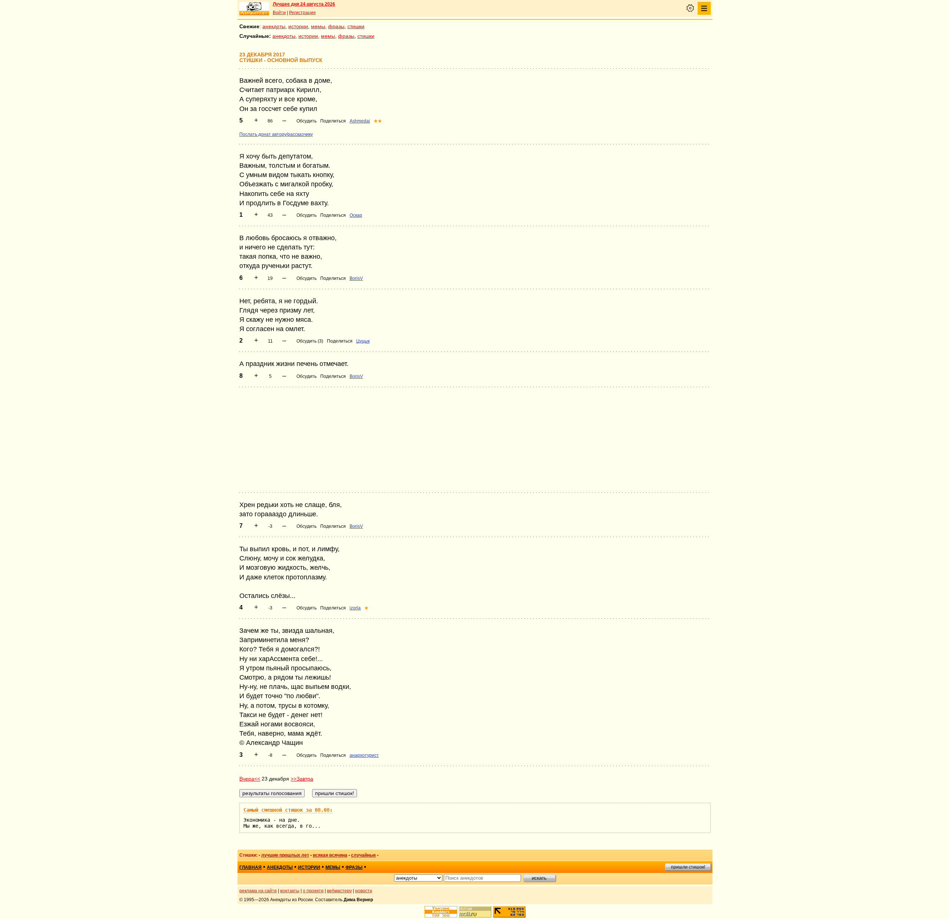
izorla (355, 608)
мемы (318, 26)
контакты (289, 890)
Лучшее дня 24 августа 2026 (304, 4)
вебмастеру (339, 890)
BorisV (356, 278)
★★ (378, 121)
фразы (336, 26)
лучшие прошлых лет (285, 855)
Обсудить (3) (310, 341)
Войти (279, 12)
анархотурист (364, 755)
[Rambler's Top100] (441, 912)
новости (363, 890)
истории (298, 26)
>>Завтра (302, 779)
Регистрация (302, 12)
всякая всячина (330, 855)
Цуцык (363, 341)
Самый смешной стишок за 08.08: (287, 810)
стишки (355, 26)
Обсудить (307, 121)
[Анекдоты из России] (254, 8)
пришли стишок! (688, 867)
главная (250, 867)
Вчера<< (249, 779)
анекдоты (273, 26)
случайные (363, 855)
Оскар (356, 215)
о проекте (313, 890)
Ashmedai (360, 121)
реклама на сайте (258, 890)
